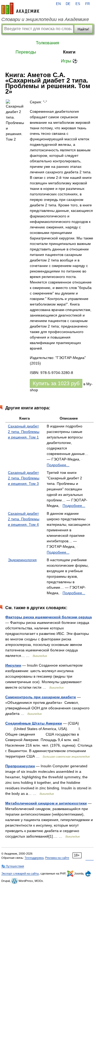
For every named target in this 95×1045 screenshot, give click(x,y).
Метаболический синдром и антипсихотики (46, 803)
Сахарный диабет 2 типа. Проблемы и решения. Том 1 (23, 431)
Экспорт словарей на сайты (20, 873)
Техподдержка (34, 857)
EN (58, 4)
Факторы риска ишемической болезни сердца (48, 617)
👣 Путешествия (12, 866)
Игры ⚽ (69, 61)
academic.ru (20, 8)
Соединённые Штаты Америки (33, 723)
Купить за (56, 383)
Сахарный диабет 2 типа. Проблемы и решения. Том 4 (23, 519)
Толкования (47, 43)
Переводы (26, 52)
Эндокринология (22, 560)
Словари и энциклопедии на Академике (45, 19)
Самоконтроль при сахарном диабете (40, 697)
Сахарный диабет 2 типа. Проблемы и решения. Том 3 (23, 478)
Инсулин (13, 665)
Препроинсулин (20, 766)
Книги (69, 52)
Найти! (83, 29)
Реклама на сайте (57, 857)
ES (77, 4)
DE (68, 4)
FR (87, 4)
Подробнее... (58, 465)
